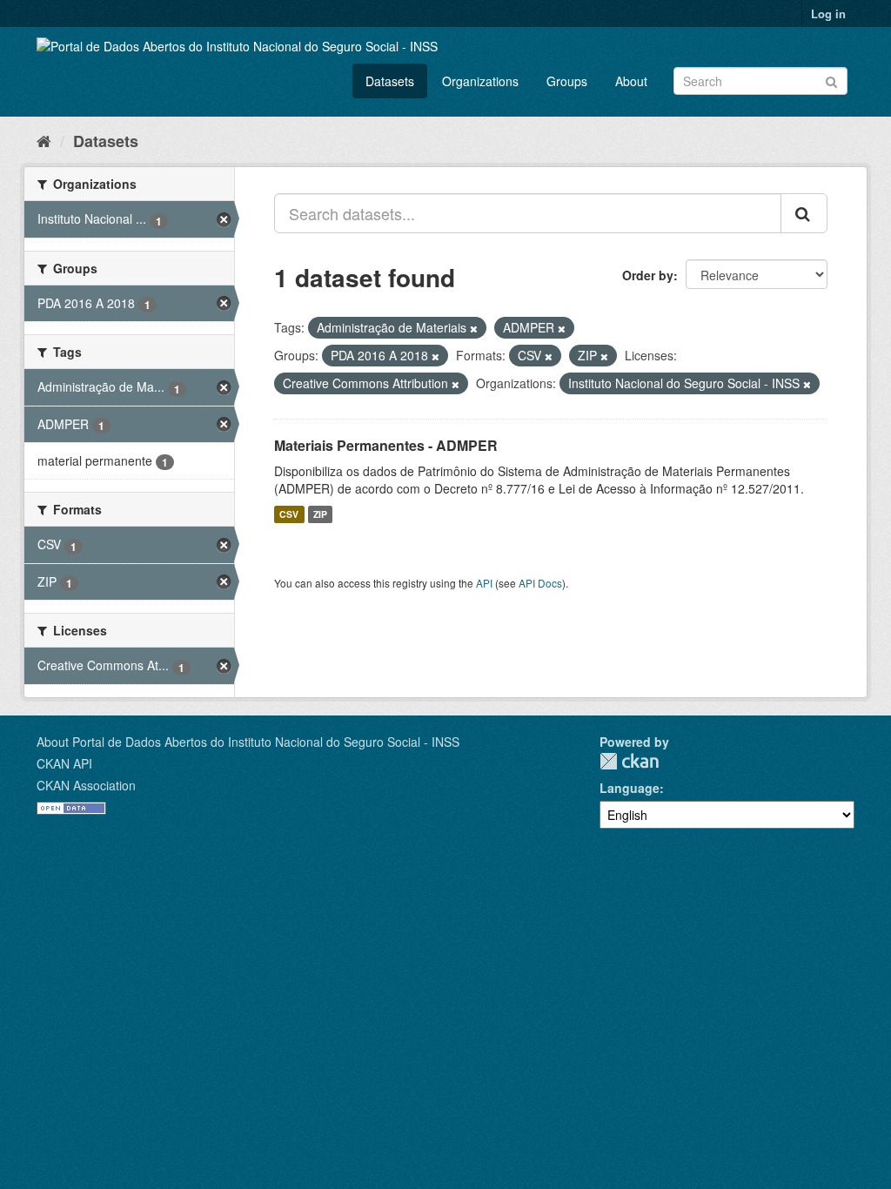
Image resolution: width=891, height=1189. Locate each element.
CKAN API (64, 763)
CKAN (629, 761)
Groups (566, 81)
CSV (288, 514)
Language (630, 787)
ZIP (320, 514)
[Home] (44, 140)
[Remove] (474, 328)
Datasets (389, 81)
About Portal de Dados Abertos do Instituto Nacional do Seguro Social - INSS (248, 741)
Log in (828, 13)
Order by (647, 275)
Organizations (480, 81)
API (484, 582)
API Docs (540, 582)
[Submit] (831, 79)
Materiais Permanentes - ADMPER (386, 445)
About (631, 81)
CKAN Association (86, 785)
